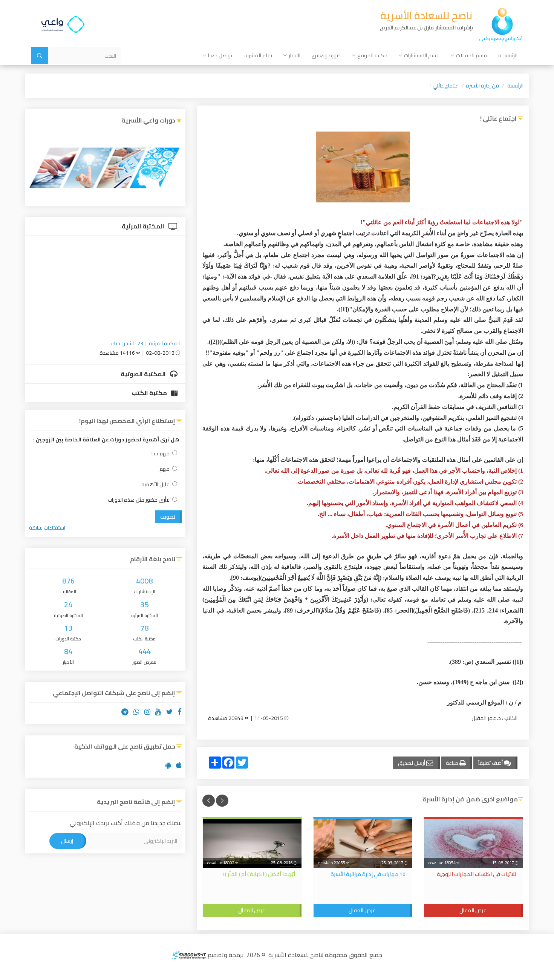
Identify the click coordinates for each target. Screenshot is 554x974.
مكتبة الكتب (150, 392)
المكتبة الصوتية (144, 374)
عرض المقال (472, 910)
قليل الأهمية (155, 484)
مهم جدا (161, 453)
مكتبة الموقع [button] (372, 55)
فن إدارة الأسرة (482, 85)
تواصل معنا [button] (220, 55)
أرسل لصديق (412, 763)
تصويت (167, 517)
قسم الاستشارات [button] (421, 55)
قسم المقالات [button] (471, 55)
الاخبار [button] (294, 55)
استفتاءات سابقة (47, 528)
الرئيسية (515, 85)
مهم (164, 469)
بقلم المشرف (257, 55)
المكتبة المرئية (143, 226)
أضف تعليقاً (491, 763)
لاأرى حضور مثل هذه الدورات (139, 500)
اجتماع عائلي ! (444, 85)
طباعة (452, 763)
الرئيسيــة (507, 55)
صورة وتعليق (326, 55)
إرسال (67, 841)
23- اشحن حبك (127, 343)
